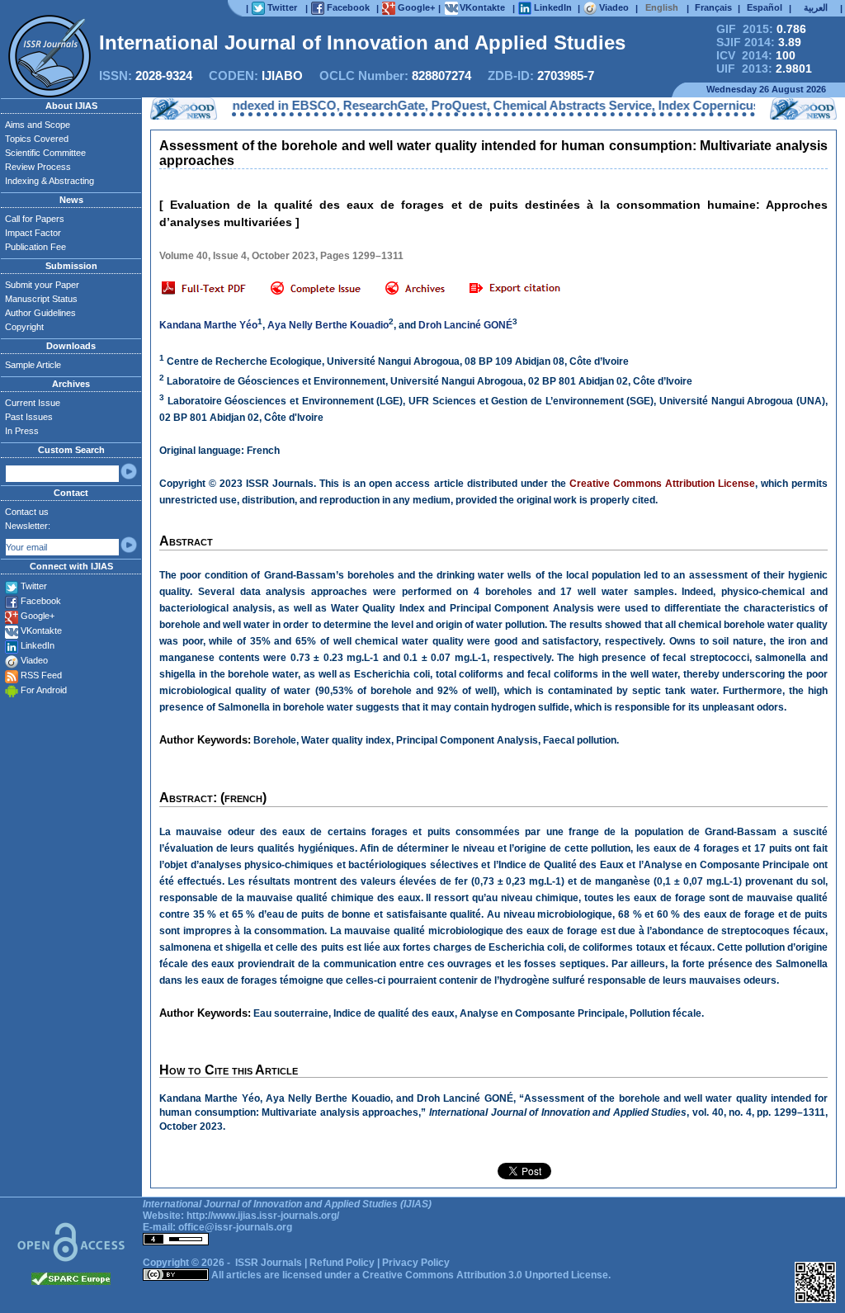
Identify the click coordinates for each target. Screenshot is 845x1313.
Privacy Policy (416, 1262)
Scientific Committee (45, 153)
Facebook (41, 601)
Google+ (37, 616)
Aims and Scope (37, 125)
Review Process (38, 167)
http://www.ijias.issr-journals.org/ (262, 1215)
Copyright (24, 327)
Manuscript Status (41, 299)
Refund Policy (342, 1262)
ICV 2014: (755, 55)
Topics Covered (36, 139)
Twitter (34, 586)
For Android (44, 690)
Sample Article (33, 365)
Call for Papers (34, 219)
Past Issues (29, 417)
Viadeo (34, 660)
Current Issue (32, 403)
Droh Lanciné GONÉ (465, 325)
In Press (22, 431)
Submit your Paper (42, 285)
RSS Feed (41, 675)
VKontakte (41, 630)
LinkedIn (37, 645)
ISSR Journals (268, 1262)
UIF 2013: (764, 68)
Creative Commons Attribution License (662, 483)
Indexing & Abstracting (49, 181)
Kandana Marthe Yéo (208, 325)
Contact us (27, 512)
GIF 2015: (761, 28)
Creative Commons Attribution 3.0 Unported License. (486, 1275)
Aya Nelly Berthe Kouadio (328, 325)
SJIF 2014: (758, 42)
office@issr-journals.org (235, 1227)
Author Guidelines (40, 313)
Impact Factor (33, 233)
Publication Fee (35, 247)
